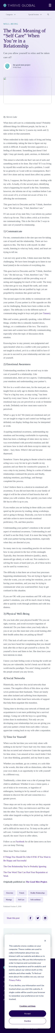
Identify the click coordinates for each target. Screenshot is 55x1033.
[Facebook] (30, 918)
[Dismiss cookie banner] (45, 940)
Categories (9, 15)
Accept (27, 1013)
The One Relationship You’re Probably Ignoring (24, 866)
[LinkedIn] (45, 918)
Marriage (9, 900)
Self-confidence (35, 900)
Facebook (20, 841)
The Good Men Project (36, 882)
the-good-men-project (21, 65)
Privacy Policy (15, 980)
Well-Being (10, 24)
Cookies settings (27, 1006)
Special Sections (33, 15)
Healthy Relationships (37, 893)
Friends (21, 893)
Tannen (46, 313)
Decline (27, 1021)
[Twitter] (38, 918)
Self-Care (21, 900)
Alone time (9, 893)
